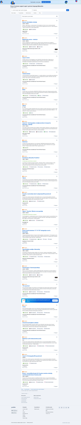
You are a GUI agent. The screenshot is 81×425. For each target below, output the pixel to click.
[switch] (57, 16)
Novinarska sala (25, 413)
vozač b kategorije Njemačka (25, 397)
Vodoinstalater (26, 73)
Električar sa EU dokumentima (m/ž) (31, 338)
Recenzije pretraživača (49, 412)
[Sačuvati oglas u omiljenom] (57, 21)
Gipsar (24, 105)
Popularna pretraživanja (49, 409)
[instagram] (62, 407)
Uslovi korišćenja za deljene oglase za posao (18, 422)
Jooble (69, 422)
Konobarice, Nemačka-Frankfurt (30, 157)
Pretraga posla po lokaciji (37, 398)
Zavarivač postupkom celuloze (30, 322)
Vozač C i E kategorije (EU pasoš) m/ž (32, 356)
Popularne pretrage (24, 393)
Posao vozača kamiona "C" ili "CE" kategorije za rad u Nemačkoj (36, 231)
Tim (23, 410)
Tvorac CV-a (48, 413)
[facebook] (59, 407)
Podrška (24, 416)
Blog (46, 410)
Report (56, 33)
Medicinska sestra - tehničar (30, 39)
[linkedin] (66, 407)
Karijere (24, 415)
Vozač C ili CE (25, 57)
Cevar (24, 306)
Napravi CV (55, 300)
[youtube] (68, 407)
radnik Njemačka (23, 401)
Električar (25, 141)
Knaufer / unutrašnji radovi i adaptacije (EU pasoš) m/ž (36, 194)
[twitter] (64, 407)
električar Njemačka (24, 402)
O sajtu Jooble (25, 409)
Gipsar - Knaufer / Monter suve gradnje (32, 211)
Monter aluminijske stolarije (29, 22)
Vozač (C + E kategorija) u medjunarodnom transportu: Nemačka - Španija (36, 123)
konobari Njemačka (24, 398)
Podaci (24, 412)
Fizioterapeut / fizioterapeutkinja (31, 267)
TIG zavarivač (26, 286)
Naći (67, 10)
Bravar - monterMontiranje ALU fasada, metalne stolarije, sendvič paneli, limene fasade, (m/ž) (37, 374)
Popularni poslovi (36, 397)
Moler (23, 89)
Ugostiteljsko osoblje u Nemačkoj (31, 249)
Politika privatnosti (30, 422)
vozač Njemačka (23, 399)
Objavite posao (36, 409)
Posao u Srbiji (25, 418)
